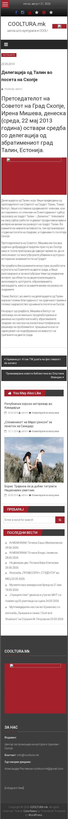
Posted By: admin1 (13, 89)
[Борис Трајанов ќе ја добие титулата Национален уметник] (34, 459)
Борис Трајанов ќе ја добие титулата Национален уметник (30, 488)
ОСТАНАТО (9, 55)
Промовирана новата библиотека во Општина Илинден (35, 375)
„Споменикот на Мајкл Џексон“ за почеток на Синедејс (28, 424)
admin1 (24, 412)
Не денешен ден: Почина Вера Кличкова (33, 562)
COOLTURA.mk (27, 24)
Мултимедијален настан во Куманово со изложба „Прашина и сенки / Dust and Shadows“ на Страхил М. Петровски (32, 613)
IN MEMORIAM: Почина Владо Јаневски (33, 552)
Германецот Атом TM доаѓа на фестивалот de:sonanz (32, 361)
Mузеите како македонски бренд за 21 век (35, 584)
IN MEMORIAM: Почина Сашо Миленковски (35, 542)
